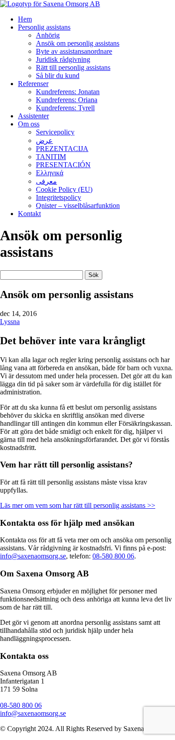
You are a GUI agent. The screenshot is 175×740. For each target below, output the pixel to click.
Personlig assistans (44, 27)
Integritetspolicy (58, 197)
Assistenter (33, 116)
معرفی (46, 181)
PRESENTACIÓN (63, 165)
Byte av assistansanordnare (74, 51)
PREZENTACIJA (62, 148)
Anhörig (48, 35)
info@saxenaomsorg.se (33, 556)
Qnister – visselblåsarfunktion (78, 205)
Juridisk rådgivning (63, 59)
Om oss (28, 124)
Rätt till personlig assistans (73, 67)
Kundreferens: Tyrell (65, 108)
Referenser (33, 83)
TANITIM (51, 156)
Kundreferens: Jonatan (68, 91)
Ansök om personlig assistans (77, 43)
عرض (44, 140)
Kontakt (29, 213)
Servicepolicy (55, 132)
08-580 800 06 (113, 556)
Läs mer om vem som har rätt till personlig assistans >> (77, 505)
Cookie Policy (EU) (64, 189)
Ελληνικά (49, 173)
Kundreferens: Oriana (66, 100)
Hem (25, 19)
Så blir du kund (57, 75)
